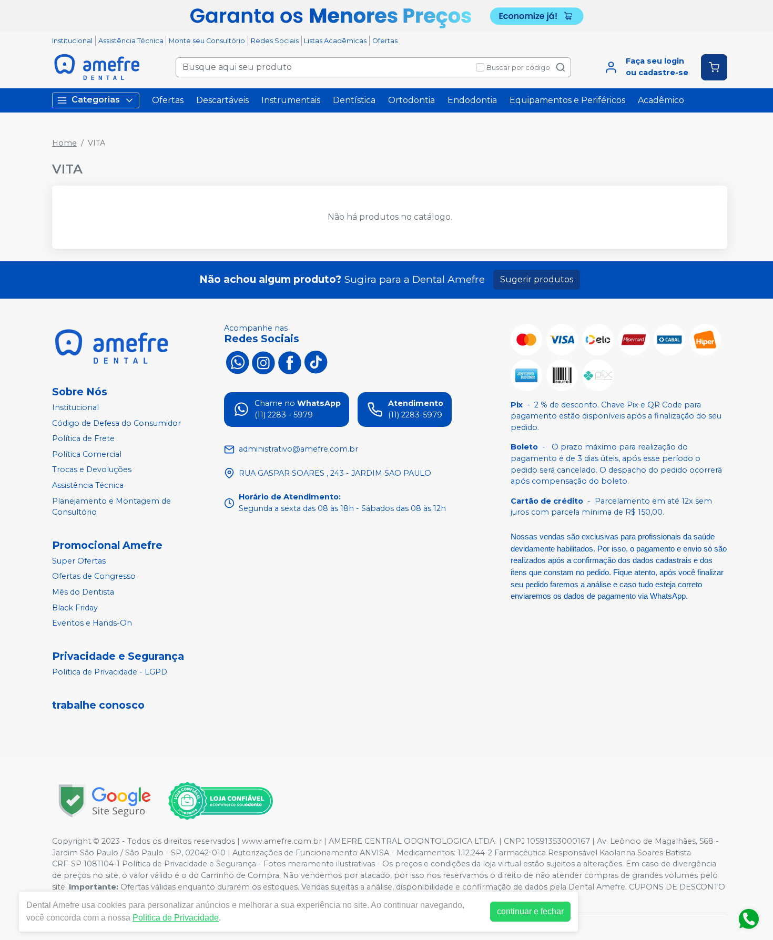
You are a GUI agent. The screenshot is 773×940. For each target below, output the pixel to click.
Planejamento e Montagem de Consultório (111, 506)
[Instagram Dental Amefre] (263, 361)
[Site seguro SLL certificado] (104, 801)
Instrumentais (290, 100)
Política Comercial (86, 454)
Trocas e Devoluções (91, 470)
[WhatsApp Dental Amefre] (237, 361)
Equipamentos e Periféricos (567, 100)
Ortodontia (411, 100)
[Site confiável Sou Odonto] (220, 801)
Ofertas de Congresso (94, 576)
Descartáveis (222, 100)
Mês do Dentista (83, 592)
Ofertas (385, 41)
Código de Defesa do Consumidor (116, 423)
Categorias (96, 100)
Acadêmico (661, 100)
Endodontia (472, 100)
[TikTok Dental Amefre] (316, 361)
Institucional (72, 41)
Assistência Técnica (131, 41)
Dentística (354, 100)
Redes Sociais (275, 41)
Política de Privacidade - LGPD (109, 672)
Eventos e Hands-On (92, 623)
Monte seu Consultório (207, 41)
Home (64, 143)
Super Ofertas (79, 561)
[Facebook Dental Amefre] (290, 361)
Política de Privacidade (176, 917)
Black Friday (75, 607)
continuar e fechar (530, 911)
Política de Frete (83, 438)
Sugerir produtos (536, 279)
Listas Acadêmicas (335, 41)
